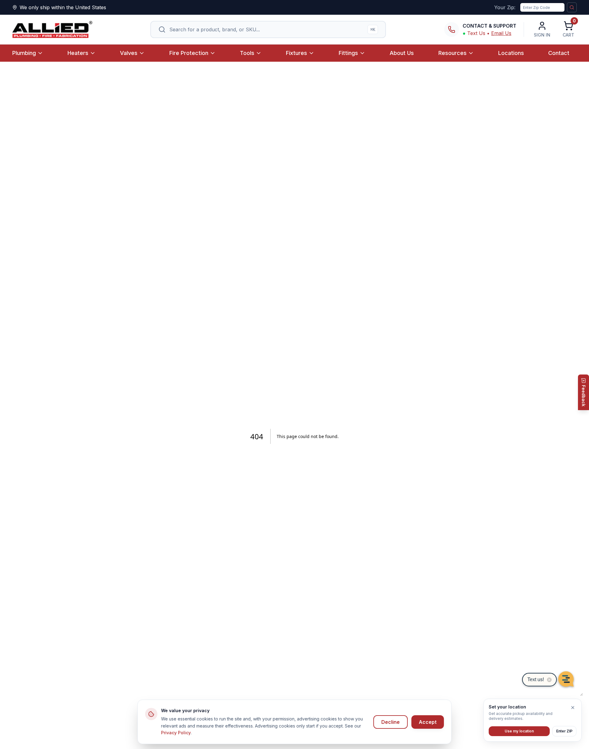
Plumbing (24, 53)
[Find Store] (572, 7)
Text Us (476, 33)
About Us (402, 53)
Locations (511, 53)
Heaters (77, 53)
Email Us (501, 33)
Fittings (348, 53)
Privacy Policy (176, 732)
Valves (128, 53)
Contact (558, 53)
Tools (247, 53)
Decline (390, 722)
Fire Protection (188, 53)
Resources (452, 53)
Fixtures (296, 53)
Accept (428, 722)
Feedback (583, 395)
